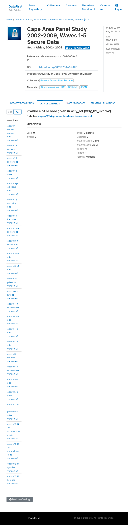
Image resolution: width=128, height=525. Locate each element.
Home (9, 19)
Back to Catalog (21, 499)
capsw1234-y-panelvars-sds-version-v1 (13, 411)
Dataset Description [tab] (22, 103)
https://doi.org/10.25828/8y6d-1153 (58, 67)
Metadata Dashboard (88, 7)
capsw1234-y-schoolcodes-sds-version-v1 (13, 431)
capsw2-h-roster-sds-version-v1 (13, 232)
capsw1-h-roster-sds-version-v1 (13, 162)
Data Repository (35, 7)
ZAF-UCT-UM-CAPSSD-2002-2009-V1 (53, 19)
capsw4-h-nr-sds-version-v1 (13, 295)
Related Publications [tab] (103, 103)
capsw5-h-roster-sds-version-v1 (13, 370)
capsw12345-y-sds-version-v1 (13, 480)
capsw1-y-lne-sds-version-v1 (12, 219)
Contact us (105, 7)
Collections (53, 5)
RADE (29, 19)
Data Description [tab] (50, 103)
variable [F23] (82, 19)
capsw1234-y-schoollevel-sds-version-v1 (13, 451)
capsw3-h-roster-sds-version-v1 (13, 244)
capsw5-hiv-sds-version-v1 (12, 358)
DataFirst (15, 6)
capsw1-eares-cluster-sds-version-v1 (12, 133)
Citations (71, 5)
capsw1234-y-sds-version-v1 (13, 467)
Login (118, 9)
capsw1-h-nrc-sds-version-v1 (12, 149)
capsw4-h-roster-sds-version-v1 (13, 307)
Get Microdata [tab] (76, 103)
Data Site (19, 19)
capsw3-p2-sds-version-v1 (12, 282)
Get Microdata (78, 47)
